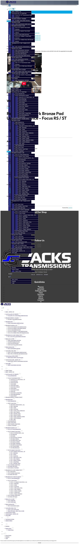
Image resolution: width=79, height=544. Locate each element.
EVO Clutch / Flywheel (20, 199)
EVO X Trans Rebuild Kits (21, 211)
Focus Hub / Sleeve (23, 106)
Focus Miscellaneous (24, 115)
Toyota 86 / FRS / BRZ (17, 61)
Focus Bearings (22, 99)
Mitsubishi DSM (15, 22)
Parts (10, 28)
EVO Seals (21, 161)
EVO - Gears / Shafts (24, 190)
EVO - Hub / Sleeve (23, 188)
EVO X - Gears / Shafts (24, 225)
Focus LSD (21, 111)
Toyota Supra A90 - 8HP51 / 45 (19, 73)
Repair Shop (15, 269)
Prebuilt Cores (40, 291)
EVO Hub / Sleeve (23, 165)
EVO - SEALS (22, 183)
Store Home (15, 279)
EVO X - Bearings (23, 216)
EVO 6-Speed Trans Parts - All (26, 179)
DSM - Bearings (22, 127)
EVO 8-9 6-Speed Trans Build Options (17, 328)
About (40, 298)
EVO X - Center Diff (23, 227)
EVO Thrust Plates (23, 174)
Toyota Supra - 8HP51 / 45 (18, 251)
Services (40, 289)
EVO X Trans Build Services (22, 34)
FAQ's (41, 296)
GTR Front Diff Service (20, 53)
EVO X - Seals (22, 218)
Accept (39, 542)
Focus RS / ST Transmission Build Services (18, 315)
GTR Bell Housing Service (21, 52)
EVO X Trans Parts (20, 213)
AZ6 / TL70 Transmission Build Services (17, 352)
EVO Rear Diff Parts (20, 197)
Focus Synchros (23, 100)
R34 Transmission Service (21, 59)
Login (13, 283)
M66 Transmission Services (22, 80)
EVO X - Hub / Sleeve (24, 224)
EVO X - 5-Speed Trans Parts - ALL (27, 215)
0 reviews (9, 154)
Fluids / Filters (15, 88)
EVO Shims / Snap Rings (25, 172)
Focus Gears (22, 108)
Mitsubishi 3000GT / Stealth (18, 18)
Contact (10, 273)
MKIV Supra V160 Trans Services (23, 71)
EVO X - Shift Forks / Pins (25, 222)
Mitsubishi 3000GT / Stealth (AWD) (20, 118)
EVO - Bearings (22, 181)
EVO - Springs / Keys (24, 193)
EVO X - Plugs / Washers (25, 229)
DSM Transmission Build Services (23, 24)
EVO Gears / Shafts (23, 168)
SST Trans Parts (19, 204)
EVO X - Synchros (23, 220)
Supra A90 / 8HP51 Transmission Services (18, 361)
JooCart (70, 207)
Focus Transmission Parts (21, 95)
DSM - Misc (21, 143)
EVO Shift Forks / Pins (24, 167)
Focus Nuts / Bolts (23, 109)
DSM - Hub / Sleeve (23, 134)
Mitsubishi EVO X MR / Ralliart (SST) (13, 335)
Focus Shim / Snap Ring (25, 113)
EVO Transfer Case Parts (21, 195)
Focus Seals (22, 102)
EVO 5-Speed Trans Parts (21, 156)
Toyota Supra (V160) (17, 249)
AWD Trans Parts (19, 124)
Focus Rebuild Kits (19, 93)
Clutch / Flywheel (19, 151)
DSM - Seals (22, 129)
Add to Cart (9, 151)
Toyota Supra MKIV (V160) (18, 69)
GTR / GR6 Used (19, 238)
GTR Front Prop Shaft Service (22, 55)
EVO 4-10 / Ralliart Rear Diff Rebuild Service (18, 333)
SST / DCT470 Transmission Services (24, 46)
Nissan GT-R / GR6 (16, 234)
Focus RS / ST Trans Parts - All (26, 97)
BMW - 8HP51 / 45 (16, 11)
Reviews (14, 267)
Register (14, 281)
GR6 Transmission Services (22, 50)
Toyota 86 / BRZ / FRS (17, 243)
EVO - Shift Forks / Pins (24, 186)
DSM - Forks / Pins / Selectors (26, 133)
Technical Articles (16, 257)
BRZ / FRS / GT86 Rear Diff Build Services (17, 353)
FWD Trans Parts (19, 147)
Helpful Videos (15, 259)
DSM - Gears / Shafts (24, 138)
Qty (8, 150)
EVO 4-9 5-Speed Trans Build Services (17, 327)
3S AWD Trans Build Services (22, 20)
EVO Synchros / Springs (25, 163)
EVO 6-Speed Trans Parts (21, 177)
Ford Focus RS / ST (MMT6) (19, 13)
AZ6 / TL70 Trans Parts (21, 245)
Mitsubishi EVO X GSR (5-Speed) (20, 209)
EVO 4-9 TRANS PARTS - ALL (26, 158)
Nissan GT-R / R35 (16, 48)
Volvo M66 (14, 78)
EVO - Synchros (23, 184)
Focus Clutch (22, 117)
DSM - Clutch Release (24, 142)
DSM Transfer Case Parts (21, 149)
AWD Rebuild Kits (19, 122)
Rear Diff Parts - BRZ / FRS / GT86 (24, 247)
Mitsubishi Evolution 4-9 (17, 152)
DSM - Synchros (23, 131)
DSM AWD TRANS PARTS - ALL (27, 125)
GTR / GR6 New (19, 236)
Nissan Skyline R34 (16, 57)
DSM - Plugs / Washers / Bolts (26, 140)
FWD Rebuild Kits (19, 145)
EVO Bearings (22, 159)
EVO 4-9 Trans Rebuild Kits (22, 154)
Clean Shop (18, 271)
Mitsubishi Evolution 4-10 (18, 25)
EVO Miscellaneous (23, 175)
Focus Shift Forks (23, 104)
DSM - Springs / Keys (24, 136)
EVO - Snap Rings (23, 192)
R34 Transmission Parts (21, 242)
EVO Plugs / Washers (24, 170)
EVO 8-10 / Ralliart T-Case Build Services (17, 331)
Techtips (40, 294)
